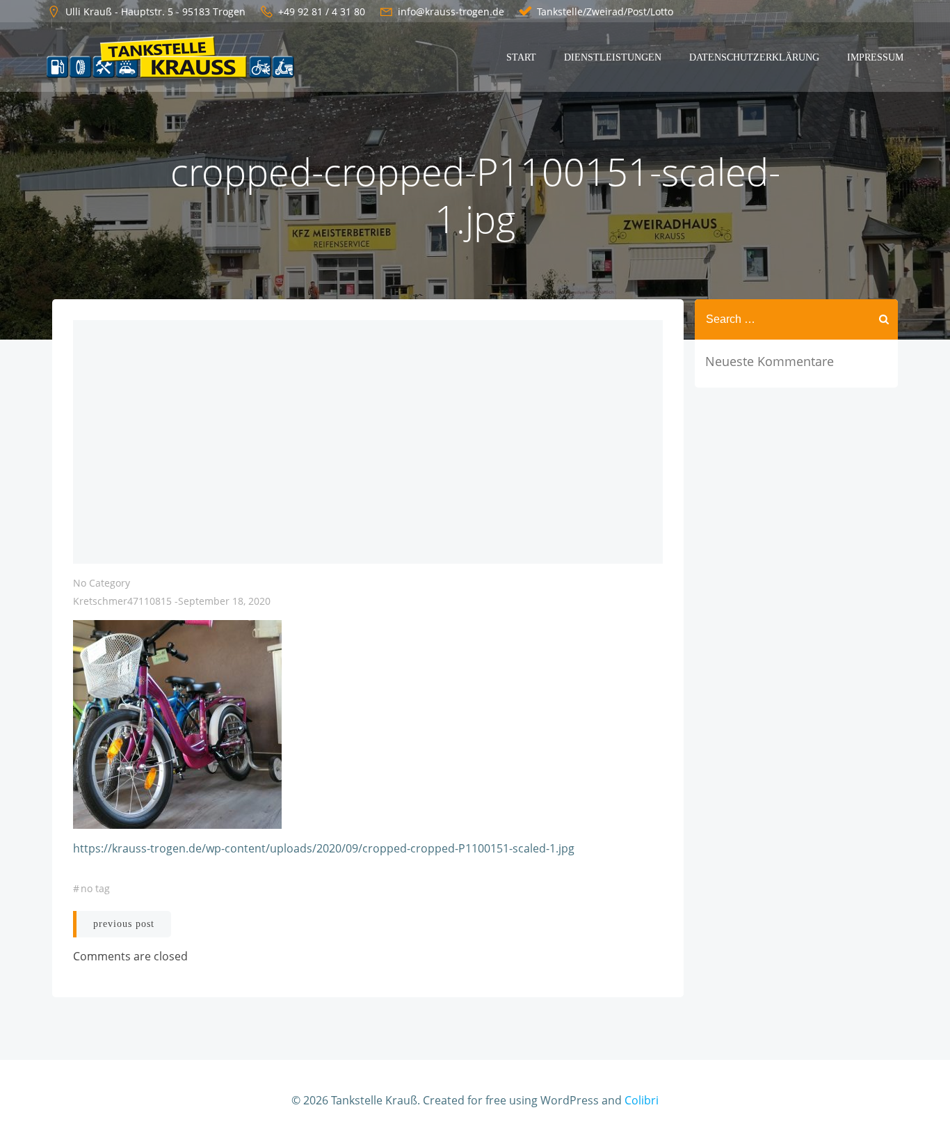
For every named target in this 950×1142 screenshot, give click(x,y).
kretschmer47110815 (122, 601)
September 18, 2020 (224, 601)
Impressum (875, 57)
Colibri (642, 1100)
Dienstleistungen (612, 57)
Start (521, 57)
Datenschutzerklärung (754, 57)
